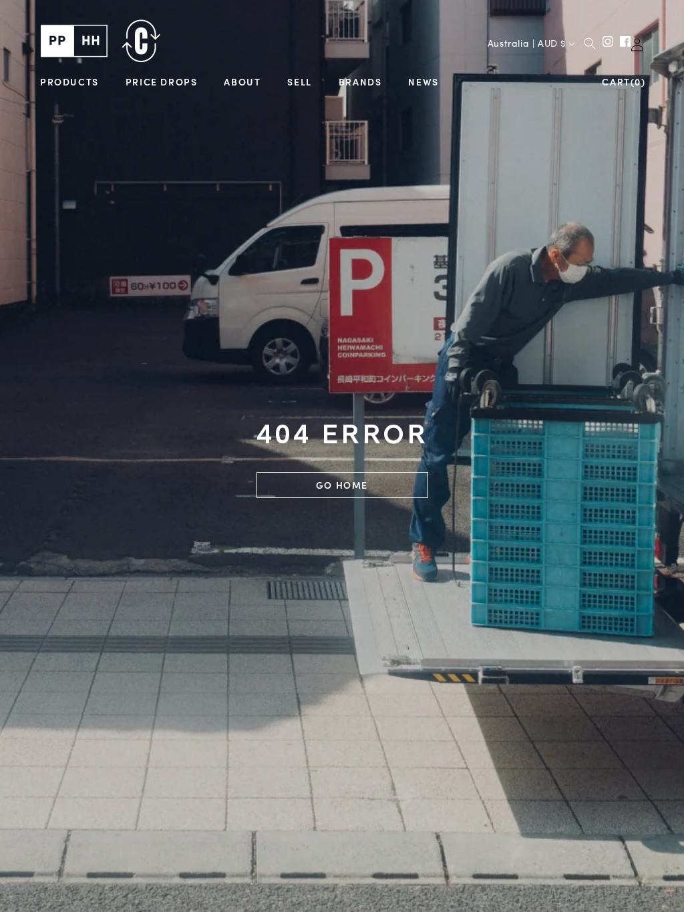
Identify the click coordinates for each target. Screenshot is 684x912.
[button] (69, 81)
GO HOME (342, 484)
